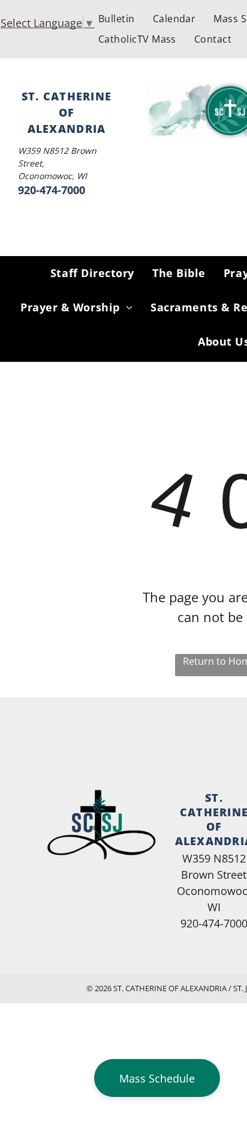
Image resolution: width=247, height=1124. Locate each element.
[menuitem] (116, 18)
